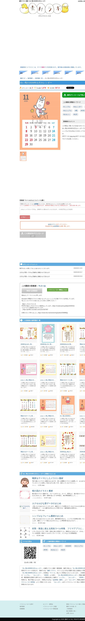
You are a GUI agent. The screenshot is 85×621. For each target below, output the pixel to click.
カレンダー (36, 575)
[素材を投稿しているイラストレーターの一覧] (36, 74)
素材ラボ (22, 78)
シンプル (26, 575)
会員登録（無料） (58, 580)
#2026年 (68, 546)
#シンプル (66, 107)
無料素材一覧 (39, 78)
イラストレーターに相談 (50, 606)
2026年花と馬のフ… (66, 452)
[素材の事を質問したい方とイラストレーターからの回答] (70, 74)
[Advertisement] (78, 34)
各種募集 (22, 608)
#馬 (76, 110)
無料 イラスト (51, 570)
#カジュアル (67, 110)
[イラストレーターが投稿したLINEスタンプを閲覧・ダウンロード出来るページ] (47, 74)
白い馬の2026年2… (66, 416)
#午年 (45, 550)
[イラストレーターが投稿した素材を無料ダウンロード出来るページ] (25, 74)
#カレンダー (78, 107)
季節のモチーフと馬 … (67, 380)
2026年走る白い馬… (27, 344)
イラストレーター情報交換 (50, 608)
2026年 (46, 575)
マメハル (42, 286)
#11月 (75, 114)
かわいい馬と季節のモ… (28, 380)
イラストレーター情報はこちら (57, 290)
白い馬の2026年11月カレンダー (32, 568)
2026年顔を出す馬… (66, 344)
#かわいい (66, 114)
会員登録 (36, 204)
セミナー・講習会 (48, 604)
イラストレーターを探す (26, 604)
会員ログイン (52, 224)
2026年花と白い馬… (46, 344)
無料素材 (30, 78)
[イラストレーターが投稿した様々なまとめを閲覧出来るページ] (59, 74)
